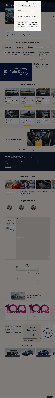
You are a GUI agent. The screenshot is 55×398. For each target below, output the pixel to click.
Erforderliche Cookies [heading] (20, 10)
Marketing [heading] (19, 18)
